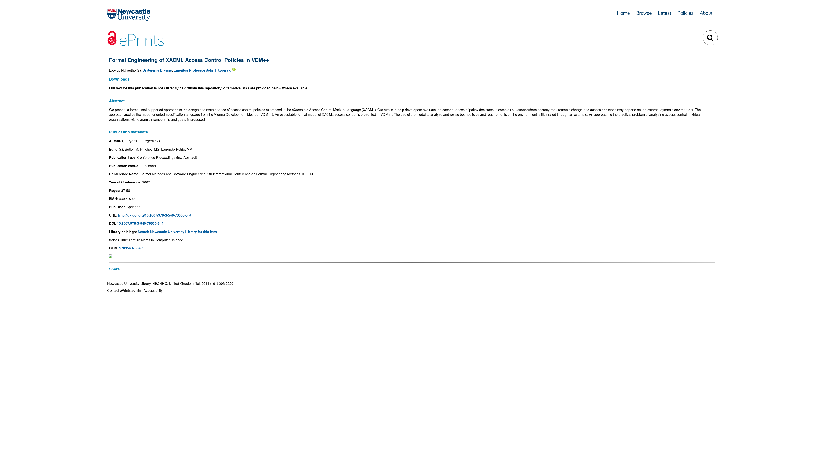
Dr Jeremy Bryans (157, 70)
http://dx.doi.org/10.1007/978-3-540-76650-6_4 (154, 215)
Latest (664, 13)
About (706, 13)
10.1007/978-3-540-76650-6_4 (140, 223)
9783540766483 (131, 248)
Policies (685, 13)
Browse (644, 13)
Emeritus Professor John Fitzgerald (202, 70)
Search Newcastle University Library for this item (177, 231)
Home (623, 13)
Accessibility (153, 290)
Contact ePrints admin (124, 290)
